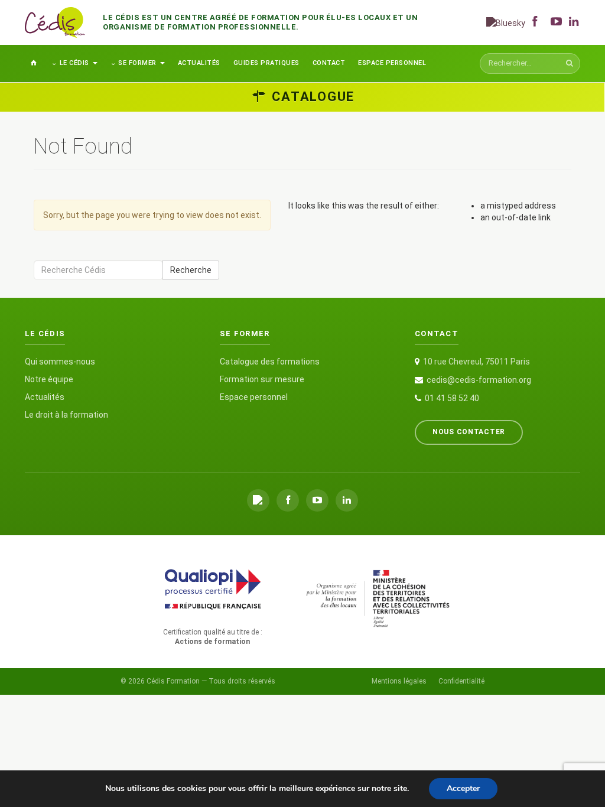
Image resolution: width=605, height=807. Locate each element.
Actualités (199, 63)
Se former (137, 63)
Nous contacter (468, 432)
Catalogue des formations (270, 361)
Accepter (463, 788)
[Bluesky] (505, 22)
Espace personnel (392, 63)
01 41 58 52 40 (452, 398)
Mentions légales (399, 681)
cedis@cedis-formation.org (479, 380)
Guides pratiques (266, 63)
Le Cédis (74, 63)
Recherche (191, 270)
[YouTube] (317, 500)
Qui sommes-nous (60, 361)
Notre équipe (49, 379)
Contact (329, 63)
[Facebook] (288, 500)
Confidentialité (461, 681)
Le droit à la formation (66, 414)
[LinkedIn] (347, 500)
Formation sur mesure (262, 379)
